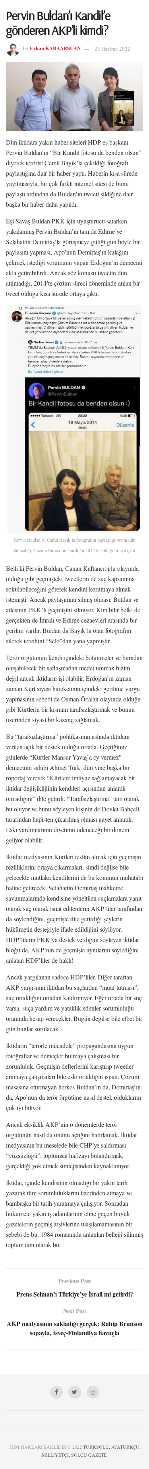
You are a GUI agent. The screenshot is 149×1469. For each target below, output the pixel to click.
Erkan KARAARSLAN (55, 48)
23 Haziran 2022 (112, 48)
